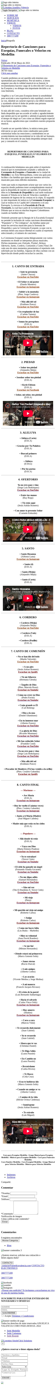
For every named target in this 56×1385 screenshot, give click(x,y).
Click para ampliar (9, 73)
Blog (9, 1245)
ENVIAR (5, 1378)
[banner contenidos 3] (11, 1250)
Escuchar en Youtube (28, 690)
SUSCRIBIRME (8, 1313)
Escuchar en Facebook (28, 390)
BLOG (10, 30)
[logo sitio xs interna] (11, 5)
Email (4, 1196)
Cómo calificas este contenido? (15, 1219)
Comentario (7, 1214)
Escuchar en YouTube (28, 277)
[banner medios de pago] (12, 1321)
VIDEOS (11, 23)
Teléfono (5, 1199)
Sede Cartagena (14, 1333)
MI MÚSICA (13, 20)
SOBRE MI (12, 15)
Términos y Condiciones (23, 1316)
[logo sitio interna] (10, 2)
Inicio (3, 40)
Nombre (5, 1193)
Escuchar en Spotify (28, 672)
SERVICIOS (13, 18)
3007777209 (12, 36)
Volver (4, 60)
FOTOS (16, 28)
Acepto (19, 1316)
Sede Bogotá (13, 1336)
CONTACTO (13, 33)
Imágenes (11, 1174)
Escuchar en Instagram (28, 287)
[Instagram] (6, 1288)
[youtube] (6, 1285)
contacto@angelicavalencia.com (16, 1265)
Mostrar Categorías (10, 1240)
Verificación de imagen (11, 1216)
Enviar (5, 1222)
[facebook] (6, 1282)
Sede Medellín (13, 1331)
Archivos (11, 1177)
